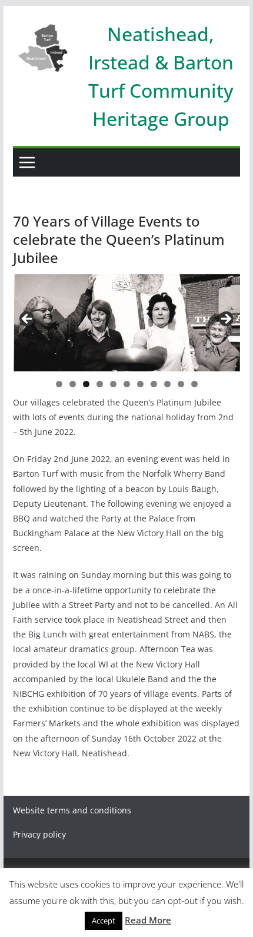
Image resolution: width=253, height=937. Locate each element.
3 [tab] (86, 384)
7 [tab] (140, 384)
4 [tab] (99, 384)
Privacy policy (39, 834)
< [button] (27, 319)
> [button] (225, 319)
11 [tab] (195, 385)
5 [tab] (113, 384)
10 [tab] (181, 385)
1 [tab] (59, 384)
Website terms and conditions (72, 810)
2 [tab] (72, 384)
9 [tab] (167, 384)
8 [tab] (154, 384)
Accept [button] (103, 920)
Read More (148, 920)
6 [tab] (127, 384)
